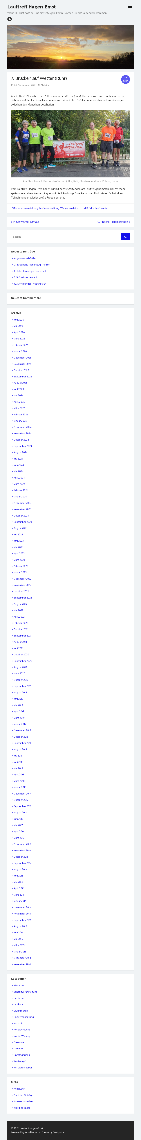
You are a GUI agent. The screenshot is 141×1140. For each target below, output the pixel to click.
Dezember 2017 (22, 793)
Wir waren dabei (69, 208)
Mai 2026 (19, 325)
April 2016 (19, 888)
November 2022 (22, 584)
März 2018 (19, 780)
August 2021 (20, 641)
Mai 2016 (18, 882)
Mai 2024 (19, 471)
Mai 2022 (18, 610)
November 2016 (22, 850)
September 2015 (23, 920)
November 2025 (22, 363)
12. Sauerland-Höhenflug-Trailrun (32, 264)
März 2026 (19, 338)
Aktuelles (19, 985)
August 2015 (20, 926)
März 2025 (19, 408)
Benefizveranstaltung (26, 208)
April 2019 (19, 711)
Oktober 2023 (21, 515)
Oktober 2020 (21, 654)
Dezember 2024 (23, 427)
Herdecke (19, 998)
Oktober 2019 (21, 679)
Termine (18, 1048)
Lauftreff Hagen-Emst (31, 7)
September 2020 (23, 660)
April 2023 (19, 553)
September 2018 (23, 742)
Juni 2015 (18, 932)
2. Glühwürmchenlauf (25, 277)
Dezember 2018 (22, 730)
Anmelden (19, 1088)
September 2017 (22, 806)
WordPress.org (22, 1107)
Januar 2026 (20, 351)
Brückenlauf (93, 208)
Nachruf (18, 1023)
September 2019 (22, 686)
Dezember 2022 (22, 578)
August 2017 (20, 812)
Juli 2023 (18, 534)
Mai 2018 (18, 768)
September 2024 (23, 446)
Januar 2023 (20, 572)
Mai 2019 (18, 705)
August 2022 (20, 604)
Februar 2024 (21, 490)
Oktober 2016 (21, 856)
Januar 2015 (20, 951)
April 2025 (19, 401)
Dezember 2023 (22, 502)
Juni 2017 (18, 818)
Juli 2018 (18, 755)
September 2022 (23, 597)
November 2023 (22, 509)
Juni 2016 (18, 875)
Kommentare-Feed (24, 1101)
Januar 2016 (20, 900)
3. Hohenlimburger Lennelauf (30, 271)
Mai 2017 (18, 825)
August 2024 (21, 452)
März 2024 (19, 483)
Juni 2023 (19, 540)
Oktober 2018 (21, 736)
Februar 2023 (21, 566)
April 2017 (19, 831)
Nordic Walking (22, 1029)
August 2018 (20, 749)
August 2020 (21, 667)
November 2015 (22, 913)
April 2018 (19, 774)
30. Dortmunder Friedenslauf (30, 283)
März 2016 (19, 894)
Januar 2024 (20, 496)
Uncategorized (22, 1054)
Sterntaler (19, 1042)
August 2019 (20, 692)
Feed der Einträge (23, 1095)
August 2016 (20, 869)
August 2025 (21, 382)
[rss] (9, 19)
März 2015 (19, 945)
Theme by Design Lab (53, 1132)
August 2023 (20, 528)
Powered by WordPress (24, 1132)
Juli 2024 (18, 458)
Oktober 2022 (21, 591)
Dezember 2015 (22, 907)
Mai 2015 (18, 938)
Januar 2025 (20, 420)
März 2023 (19, 559)
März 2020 (19, 673)
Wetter (105, 208)
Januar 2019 (20, 724)
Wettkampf (20, 1061)
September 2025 (23, 376)
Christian (45, 85)
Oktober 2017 (21, 799)
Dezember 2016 (22, 844)
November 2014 (22, 964)
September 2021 (22, 635)
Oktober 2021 (21, 629)
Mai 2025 (19, 395)
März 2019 (19, 717)
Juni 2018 (18, 762)
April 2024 (19, 477)
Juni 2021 (18, 648)
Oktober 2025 (21, 370)
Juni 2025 (19, 389)
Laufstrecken (21, 1010)
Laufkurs (18, 1004)
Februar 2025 (21, 414)
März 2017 (19, 837)
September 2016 (23, 863)
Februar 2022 (21, 622)
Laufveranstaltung (49, 208)
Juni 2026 (19, 319)
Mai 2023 (18, 547)
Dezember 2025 (23, 357)
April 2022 (19, 616)
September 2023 (23, 521)
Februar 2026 (21, 344)
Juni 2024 (19, 464)
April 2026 (19, 332)
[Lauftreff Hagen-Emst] (70, 47)
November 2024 (22, 433)
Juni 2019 (18, 698)
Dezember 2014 (22, 957)
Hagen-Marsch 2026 (25, 258)
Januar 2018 (20, 787)
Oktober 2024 (21, 439)
